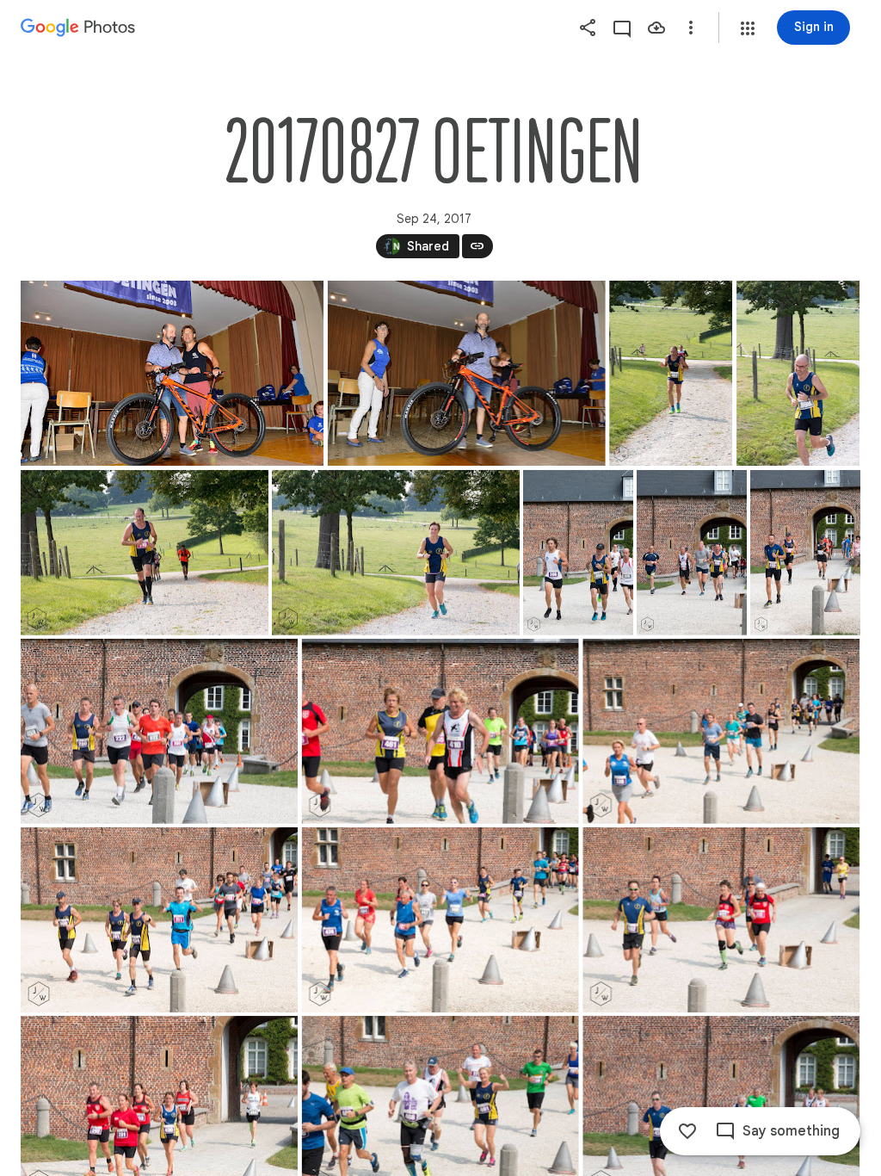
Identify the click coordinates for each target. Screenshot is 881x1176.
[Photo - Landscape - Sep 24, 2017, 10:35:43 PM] (440, 731)
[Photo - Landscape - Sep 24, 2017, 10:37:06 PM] (720, 919)
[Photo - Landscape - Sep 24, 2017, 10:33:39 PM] (396, 552)
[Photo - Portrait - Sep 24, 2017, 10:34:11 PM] (578, 552)
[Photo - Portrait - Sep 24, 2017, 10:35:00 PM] (805, 552)
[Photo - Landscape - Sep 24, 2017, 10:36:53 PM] (440, 919)
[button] (747, 28)
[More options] (691, 27)
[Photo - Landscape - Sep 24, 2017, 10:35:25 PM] (159, 731)
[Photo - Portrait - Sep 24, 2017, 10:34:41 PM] (692, 552)
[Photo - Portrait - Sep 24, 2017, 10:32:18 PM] (797, 373)
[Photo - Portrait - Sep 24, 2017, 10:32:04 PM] (670, 373)
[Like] (687, 1131)
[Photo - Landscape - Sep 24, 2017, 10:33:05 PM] (144, 552)
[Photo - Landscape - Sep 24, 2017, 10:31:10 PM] (467, 373)
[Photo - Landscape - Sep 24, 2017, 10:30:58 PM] (172, 373)
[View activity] (622, 27)
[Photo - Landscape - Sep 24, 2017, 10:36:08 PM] (720, 731)
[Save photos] (656, 27)
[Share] (587, 27)
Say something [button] (791, 1131)
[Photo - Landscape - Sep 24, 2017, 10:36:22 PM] (159, 919)
